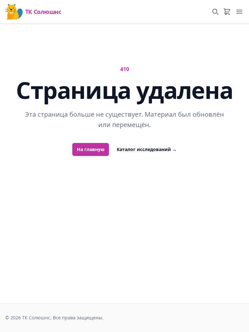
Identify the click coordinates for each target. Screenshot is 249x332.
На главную (90, 149)
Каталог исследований (147, 149)
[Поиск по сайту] (215, 12)
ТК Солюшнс (43, 12)
